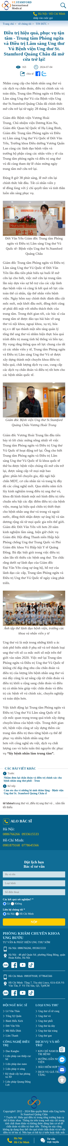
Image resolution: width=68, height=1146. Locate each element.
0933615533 (30, 834)
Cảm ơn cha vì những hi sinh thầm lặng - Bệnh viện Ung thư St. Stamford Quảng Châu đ (33, 792)
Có (8, 903)
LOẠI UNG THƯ (47, 1005)
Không (18, 903)
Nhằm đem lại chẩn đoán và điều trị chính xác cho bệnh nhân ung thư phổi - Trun (33, 779)
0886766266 (11, 834)
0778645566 (30, 845)
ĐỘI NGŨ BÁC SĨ (15, 1005)
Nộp (34, 922)
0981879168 (11, 845)
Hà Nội (42, 13)
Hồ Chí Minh (57, 13)
